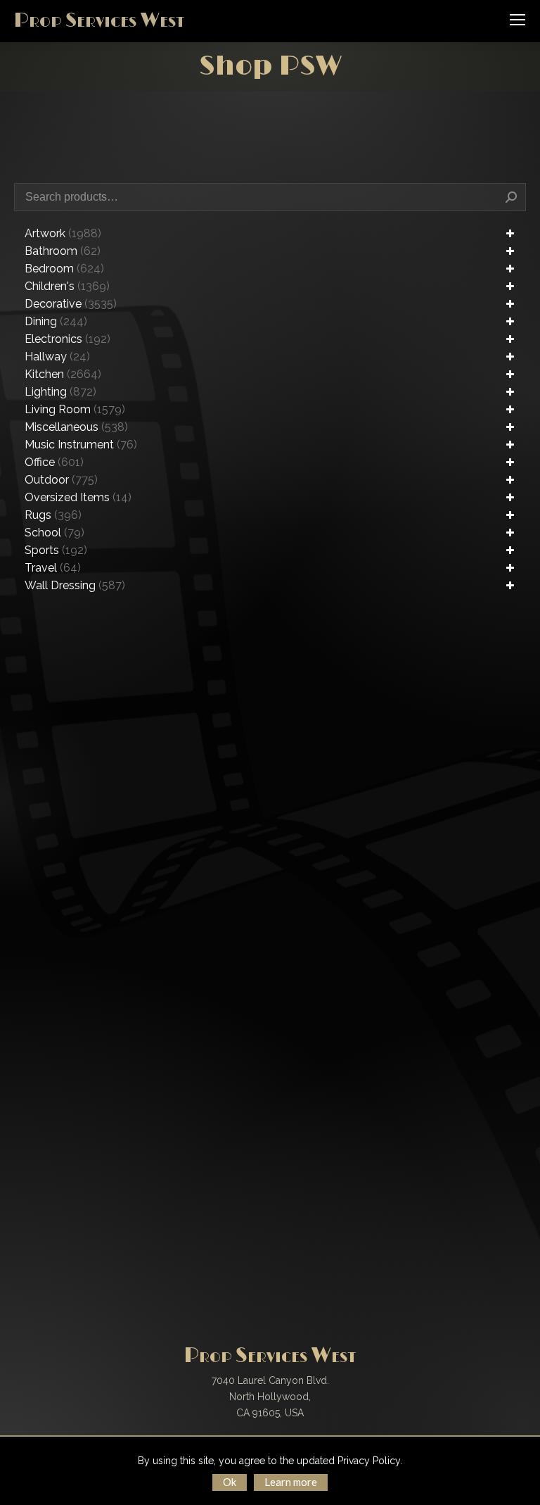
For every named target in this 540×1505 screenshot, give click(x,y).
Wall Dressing (75, 585)
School (54, 532)
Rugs (53, 515)
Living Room (75, 409)
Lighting (60, 391)
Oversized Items (78, 497)
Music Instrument (81, 444)
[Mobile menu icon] (517, 19)
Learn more (290, 1481)
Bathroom (63, 251)
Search (511, 197)
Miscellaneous (76, 427)
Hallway (57, 356)
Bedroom (64, 268)
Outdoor (61, 479)
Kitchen (63, 374)
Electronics (67, 339)
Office (54, 462)
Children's (67, 286)
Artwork (63, 233)
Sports (56, 550)
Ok (229, 1481)
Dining (56, 321)
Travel (53, 567)
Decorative (71, 303)
